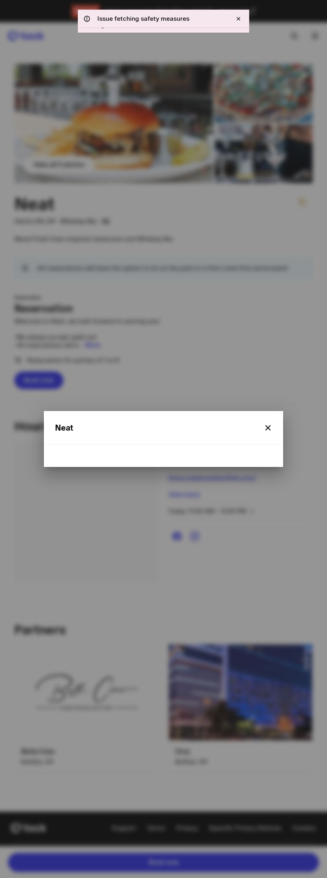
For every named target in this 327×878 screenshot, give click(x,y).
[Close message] (238, 18)
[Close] (268, 428)
